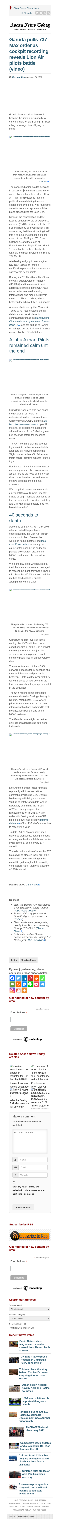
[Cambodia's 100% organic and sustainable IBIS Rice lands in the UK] (14, 1445)
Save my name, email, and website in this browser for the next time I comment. (28, 1190)
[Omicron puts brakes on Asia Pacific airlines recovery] (15, 1473)
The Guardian (35, 940)
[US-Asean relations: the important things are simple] (15, 1401)
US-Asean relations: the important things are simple (36, 1401)
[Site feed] (49, 13)
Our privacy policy (23, 1500)
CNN (17, 919)
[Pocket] (36, 984)
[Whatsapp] (42, 978)
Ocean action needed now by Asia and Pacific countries (36, 1388)
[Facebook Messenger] (24, 984)
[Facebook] (12, 978)
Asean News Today (25, 1516)
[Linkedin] (24, 978)
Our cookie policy (31, 1503)
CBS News (32, 884)
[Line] (30, 984)
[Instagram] (12, 990)
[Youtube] (45, 13)
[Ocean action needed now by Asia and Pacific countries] (14, 1387)
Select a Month (15, 1305)
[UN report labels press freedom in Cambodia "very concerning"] (14, 1359)
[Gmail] (18, 990)
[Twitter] (37, 13)
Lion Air (43, 181)
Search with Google (17, 1324)
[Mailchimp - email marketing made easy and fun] (27, 1039)
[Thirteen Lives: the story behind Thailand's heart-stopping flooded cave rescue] (13, 1371)
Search (28, 13)
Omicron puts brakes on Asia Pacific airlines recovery (36, 1474)
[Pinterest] (41, 13)
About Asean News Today (26, 8)
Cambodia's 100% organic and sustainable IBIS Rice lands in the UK (35, 1446)
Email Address (18, 1012)
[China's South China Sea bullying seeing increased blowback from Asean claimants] (13, 1457)
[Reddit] (36, 978)
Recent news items (21, 1335)
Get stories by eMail (30, 1507)
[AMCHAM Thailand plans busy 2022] (16, 1431)
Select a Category (17, 1315)
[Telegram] (42, 984)
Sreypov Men (18, 77)
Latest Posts (30, 960)
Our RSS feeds (39, 1510)
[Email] (12, 984)
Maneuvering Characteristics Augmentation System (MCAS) (29, 321)
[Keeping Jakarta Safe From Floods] (40, 1107)
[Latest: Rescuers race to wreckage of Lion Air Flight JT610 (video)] (19, 1073)
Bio (15, 960)
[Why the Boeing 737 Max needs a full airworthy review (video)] (19, 1093)
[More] (24, 990)
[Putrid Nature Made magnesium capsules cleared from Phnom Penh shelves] (13, 1343)
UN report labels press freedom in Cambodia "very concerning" (34, 1359)
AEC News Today (25, 910)
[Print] (18, 984)
